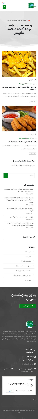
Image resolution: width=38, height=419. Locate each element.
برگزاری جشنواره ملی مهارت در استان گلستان (21, 217)
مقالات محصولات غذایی (25, 271)
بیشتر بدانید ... (32, 101)
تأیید (10, 391)
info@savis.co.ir (27, 364)
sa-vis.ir (29, 84)
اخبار (30, 257)
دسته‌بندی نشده (27, 261)
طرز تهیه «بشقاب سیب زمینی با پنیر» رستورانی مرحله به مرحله (19, 88)
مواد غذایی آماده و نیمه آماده (24, 276)
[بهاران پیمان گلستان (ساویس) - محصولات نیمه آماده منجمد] (30, 5)
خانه (29, 20)
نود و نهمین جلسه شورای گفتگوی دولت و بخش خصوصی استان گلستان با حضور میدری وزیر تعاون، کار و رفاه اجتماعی (18, 200)
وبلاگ (20, 84)
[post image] (19, 64)
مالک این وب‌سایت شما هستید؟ (24, 391)
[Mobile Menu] (4, 7)
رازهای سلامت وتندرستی (25, 266)
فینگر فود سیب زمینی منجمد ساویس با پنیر (22, 141)
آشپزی (23, 84)
